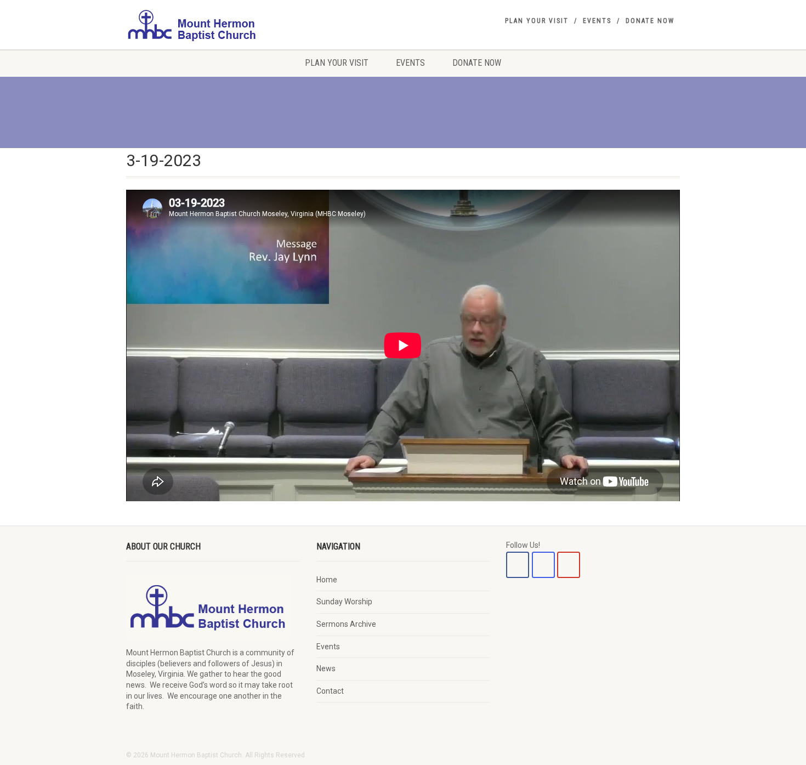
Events (597, 21)
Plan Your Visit (537, 21)
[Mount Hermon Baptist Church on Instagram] (543, 565)
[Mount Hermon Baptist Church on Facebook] (517, 565)
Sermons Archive (346, 624)
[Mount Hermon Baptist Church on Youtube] (568, 565)
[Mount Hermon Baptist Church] (213, 24)
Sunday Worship (344, 601)
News (326, 668)
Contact (330, 691)
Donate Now (650, 21)
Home (326, 579)
